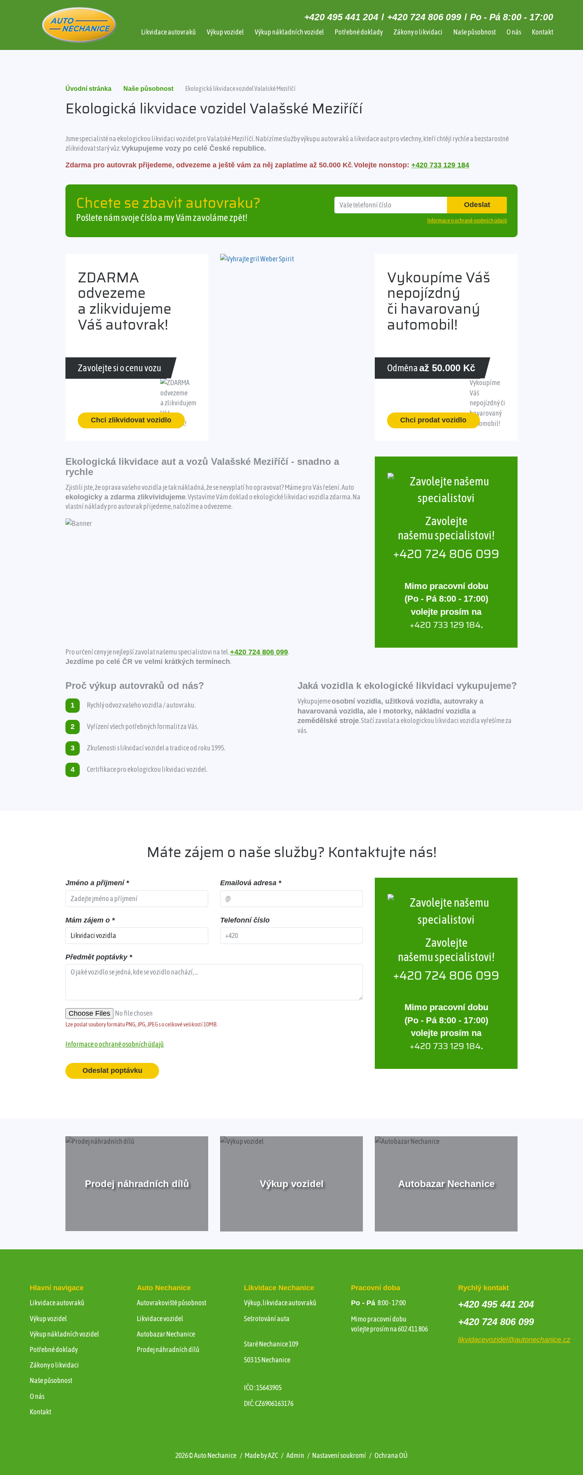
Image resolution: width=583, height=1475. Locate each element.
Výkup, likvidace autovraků (280, 1303)
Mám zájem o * (90, 920)
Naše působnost (474, 32)
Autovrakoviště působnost (171, 1303)
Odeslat (477, 205)
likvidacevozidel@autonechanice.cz (514, 1340)
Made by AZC (261, 1455)
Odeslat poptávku (112, 1070)
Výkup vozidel (225, 32)
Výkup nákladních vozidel (289, 32)
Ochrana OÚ (391, 1455)
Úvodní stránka (88, 88)
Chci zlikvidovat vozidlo (131, 420)
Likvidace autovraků (168, 32)
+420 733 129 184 (440, 165)
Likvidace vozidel (160, 1318)
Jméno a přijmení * (97, 883)
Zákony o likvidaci (418, 32)
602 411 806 (413, 1329)
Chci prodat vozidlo (433, 420)
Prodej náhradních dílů (168, 1349)
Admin (295, 1455)
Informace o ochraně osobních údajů (114, 1044)
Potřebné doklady (359, 32)
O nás (513, 32)
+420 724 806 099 (424, 17)
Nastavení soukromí (339, 1455)
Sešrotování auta (267, 1318)
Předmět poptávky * (98, 957)
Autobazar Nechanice (166, 1334)
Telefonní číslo (245, 920)
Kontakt (542, 32)
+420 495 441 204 (341, 17)
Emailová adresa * (250, 883)
